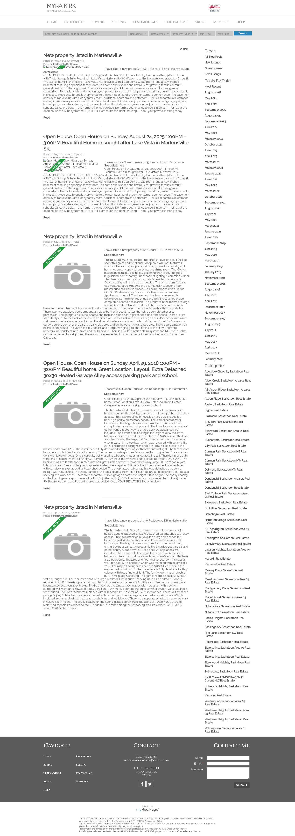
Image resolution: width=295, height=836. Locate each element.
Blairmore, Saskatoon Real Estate (226, 416)
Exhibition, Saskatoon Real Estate (226, 508)
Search (242, 33)
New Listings (213, 62)
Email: (198, 763)
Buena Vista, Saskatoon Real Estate (227, 440)
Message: (197, 769)
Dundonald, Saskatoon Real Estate (227, 487)
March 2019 (212, 260)
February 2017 (213, 359)
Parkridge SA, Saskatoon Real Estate (228, 627)
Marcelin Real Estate (217, 558)
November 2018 (215, 278)
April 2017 (211, 347)
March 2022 (212, 191)
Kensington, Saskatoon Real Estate (227, 538)
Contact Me (176, 22)
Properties (83, 756)
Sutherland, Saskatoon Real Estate (226, 671)
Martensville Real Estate (65, 64)
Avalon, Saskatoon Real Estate (224, 404)
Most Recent (213, 86)
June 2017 (211, 336)
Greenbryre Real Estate (219, 514)
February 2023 (214, 167)
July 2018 (210, 295)
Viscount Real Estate (218, 695)
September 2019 (215, 243)
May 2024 (211, 133)
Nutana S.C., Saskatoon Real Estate (227, 612)
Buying (47, 764)
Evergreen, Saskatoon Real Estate (226, 502)
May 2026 (211, 98)
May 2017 (211, 341)
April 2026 (211, 104)
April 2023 (211, 156)
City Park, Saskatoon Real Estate (225, 445)
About (47, 781)
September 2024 (215, 121)
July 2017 (210, 330)
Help (240, 22)
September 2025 (215, 109)
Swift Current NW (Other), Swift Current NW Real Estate (224, 679)
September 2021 (215, 202)
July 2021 (210, 214)
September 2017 (215, 318)
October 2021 (213, 196)
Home (52, 22)
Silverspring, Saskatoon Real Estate (227, 656)
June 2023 (211, 150)
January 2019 (213, 272)
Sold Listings (213, 74)
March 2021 (212, 225)
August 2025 (213, 115)
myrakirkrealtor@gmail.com (146, 760)
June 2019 (211, 249)
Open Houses (213, 68)
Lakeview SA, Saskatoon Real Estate (228, 543)
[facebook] (142, 784)
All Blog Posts (213, 56)
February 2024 (214, 138)
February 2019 (214, 266)
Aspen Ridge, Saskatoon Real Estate (228, 398)
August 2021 (212, 208)
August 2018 (213, 289)
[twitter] (150, 784)
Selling (81, 764)
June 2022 (211, 179)
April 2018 (211, 301)
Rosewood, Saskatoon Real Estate (226, 641)
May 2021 (211, 220)
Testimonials (145, 22)
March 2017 (212, 353)
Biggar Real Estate (216, 410)
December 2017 (215, 307)
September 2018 (215, 283)
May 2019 (211, 254)
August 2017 (212, 324)
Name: (199, 757)
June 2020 (211, 237)
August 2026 (213, 92)
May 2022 (211, 185)
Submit (242, 785)
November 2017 (215, 312)
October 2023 (213, 144)
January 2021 (213, 231)
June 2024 (211, 127)
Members (82, 781)
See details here (114, 165)
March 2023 (212, 162)
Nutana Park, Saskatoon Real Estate (227, 606)
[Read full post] (72, 67)
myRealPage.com (147, 809)
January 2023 (213, 173)
